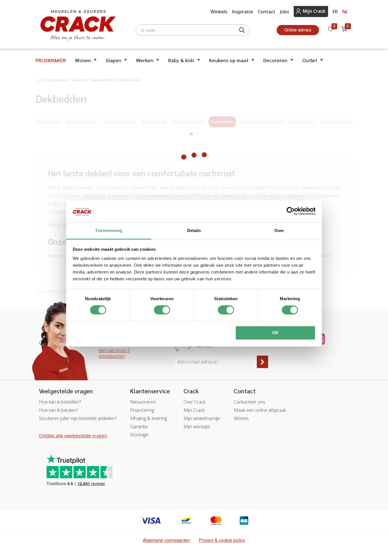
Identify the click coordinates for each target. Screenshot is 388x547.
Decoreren (275, 60)
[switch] (162, 310)
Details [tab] (194, 230)
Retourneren (143, 402)
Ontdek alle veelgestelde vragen (73, 436)
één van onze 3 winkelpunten (114, 353)
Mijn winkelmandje (201, 418)
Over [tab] (279, 230)
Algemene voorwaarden (166, 540)
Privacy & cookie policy (222, 540)
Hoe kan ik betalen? (58, 410)
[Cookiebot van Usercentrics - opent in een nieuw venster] (291, 211)
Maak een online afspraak (260, 410)
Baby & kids (181, 60)
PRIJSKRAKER (51, 60)
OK (275, 332)
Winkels (219, 12)
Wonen (83, 60)
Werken (144, 60)
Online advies (297, 30)
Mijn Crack (314, 11)
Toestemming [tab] (108, 230)
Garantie (139, 426)
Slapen (113, 60)
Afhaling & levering (148, 418)
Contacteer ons (249, 402)
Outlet (309, 60)
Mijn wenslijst (196, 426)
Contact (267, 12)
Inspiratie (242, 12)
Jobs (284, 12)
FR (335, 12)
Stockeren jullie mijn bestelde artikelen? (77, 418)
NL (345, 12)
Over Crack (194, 402)
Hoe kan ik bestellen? (60, 402)
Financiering (142, 410)
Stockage (139, 434)
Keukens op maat (229, 60)
